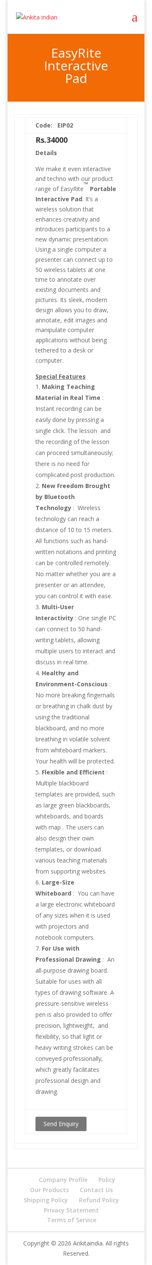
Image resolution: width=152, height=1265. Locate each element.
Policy (106, 1180)
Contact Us (96, 1190)
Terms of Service (71, 1220)
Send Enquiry (61, 1124)
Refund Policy (99, 1200)
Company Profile (63, 1180)
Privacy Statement (71, 1210)
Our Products (49, 1190)
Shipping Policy (46, 1200)
